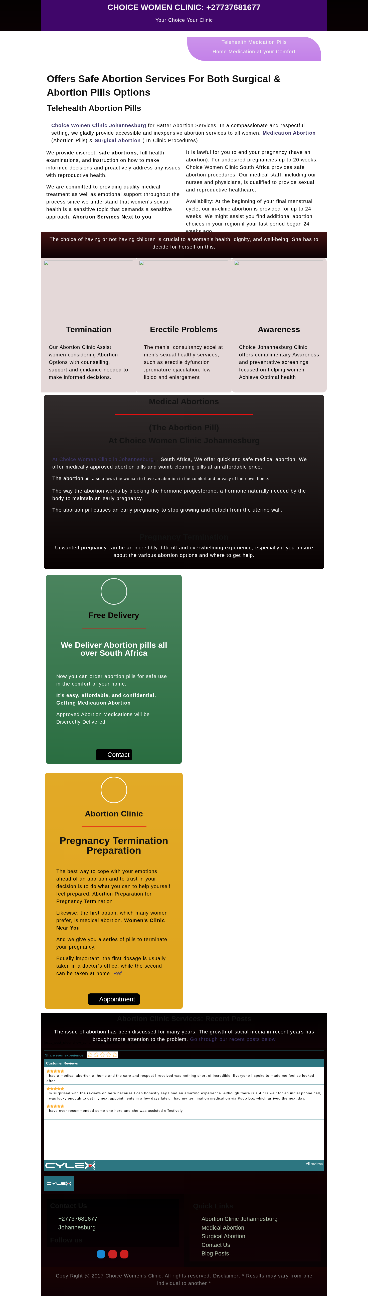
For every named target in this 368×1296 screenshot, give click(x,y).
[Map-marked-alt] (101, 1254)
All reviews (314, 1164)
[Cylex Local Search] (70, 1165)
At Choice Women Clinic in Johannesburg (103, 459)
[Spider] (112, 1254)
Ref (117, 973)
